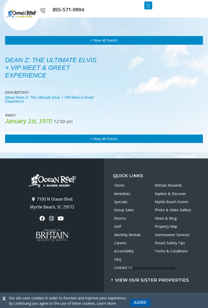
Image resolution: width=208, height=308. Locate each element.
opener (148, 5)
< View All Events (104, 40)
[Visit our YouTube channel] (61, 218)
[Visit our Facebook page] (43, 218)
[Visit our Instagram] (52, 218)
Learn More (106, 303)
